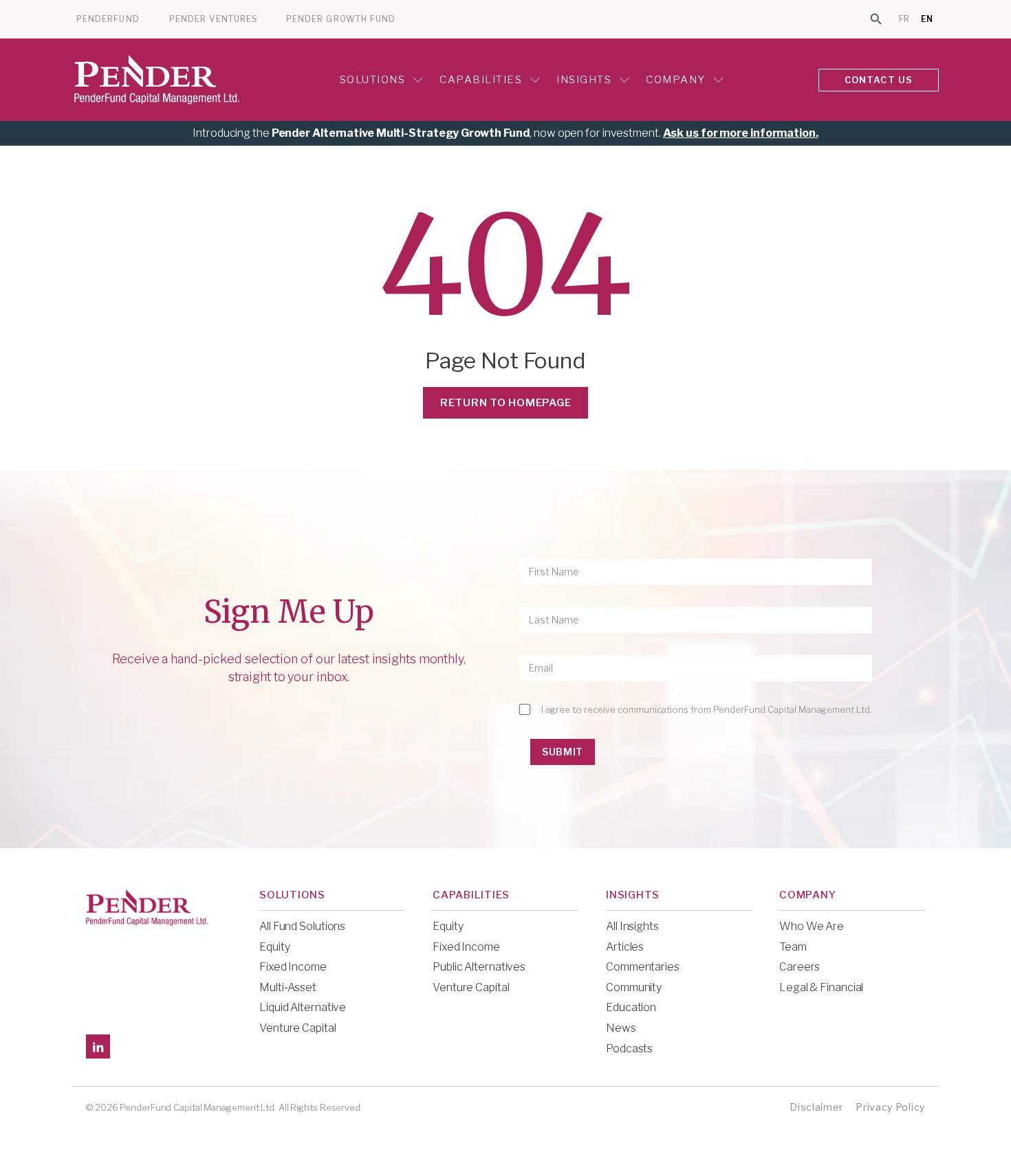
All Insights (632, 926)
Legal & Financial (821, 987)
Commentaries (643, 966)
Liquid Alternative (302, 1007)
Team (793, 946)
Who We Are (811, 926)
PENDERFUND (108, 19)
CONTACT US (879, 79)
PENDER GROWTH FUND (340, 19)
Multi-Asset (287, 987)
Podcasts (629, 1048)
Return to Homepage (506, 403)
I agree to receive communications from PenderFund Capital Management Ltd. (706, 709)
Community (634, 987)
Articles (625, 946)
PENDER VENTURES (213, 19)
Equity (274, 946)
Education (631, 1007)
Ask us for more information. (740, 133)
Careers (799, 966)
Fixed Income (293, 966)
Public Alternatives (479, 966)
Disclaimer (816, 1107)
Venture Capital (297, 1027)
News (621, 1027)
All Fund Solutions (302, 926)
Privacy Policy (890, 1107)
